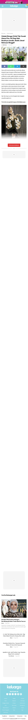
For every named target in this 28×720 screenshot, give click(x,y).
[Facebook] (7, 694)
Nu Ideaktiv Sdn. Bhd (13, 718)
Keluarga (3, 33)
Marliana (5, 44)
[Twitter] (13, 694)
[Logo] (14, 6)
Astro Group (23, 718)
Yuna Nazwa (11, 655)
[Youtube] (18, 694)
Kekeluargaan (10, 33)
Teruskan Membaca (14, 145)
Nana (2, 623)
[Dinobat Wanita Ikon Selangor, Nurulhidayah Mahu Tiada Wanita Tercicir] (14, 608)
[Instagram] (10, 694)
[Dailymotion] (21, 694)
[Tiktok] (15, 694)
